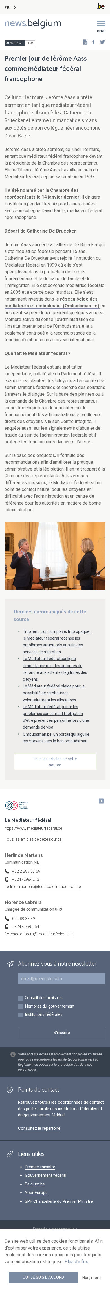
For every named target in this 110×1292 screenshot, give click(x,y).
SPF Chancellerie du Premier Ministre (59, 1201)
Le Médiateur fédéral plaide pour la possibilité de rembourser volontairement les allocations (54, 693)
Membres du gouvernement (49, 1006)
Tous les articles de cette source (55, 762)
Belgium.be (35, 1184)
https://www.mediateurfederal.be (33, 828)
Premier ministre (40, 1166)
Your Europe (36, 1192)
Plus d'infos (76, 1261)
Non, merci (91, 1277)
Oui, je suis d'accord (43, 1277)
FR (7, 8)
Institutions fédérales (43, 1015)
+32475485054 (25, 926)
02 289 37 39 (23, 918)
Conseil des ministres (44, 998)
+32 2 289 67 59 (26, 871)
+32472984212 (25, 879)
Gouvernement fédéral (45, 1175)
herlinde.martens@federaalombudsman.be (43, 886)
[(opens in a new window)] (91, 42)
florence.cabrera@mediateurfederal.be (38, 934)
